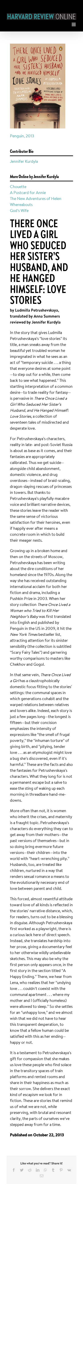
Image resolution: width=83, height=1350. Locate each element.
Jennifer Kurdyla (24, 161)
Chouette (18, 186)
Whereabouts (21, 204)
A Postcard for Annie (28, 192)
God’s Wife (19, 210)
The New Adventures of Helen (35, 198)
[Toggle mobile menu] (74, 23)
